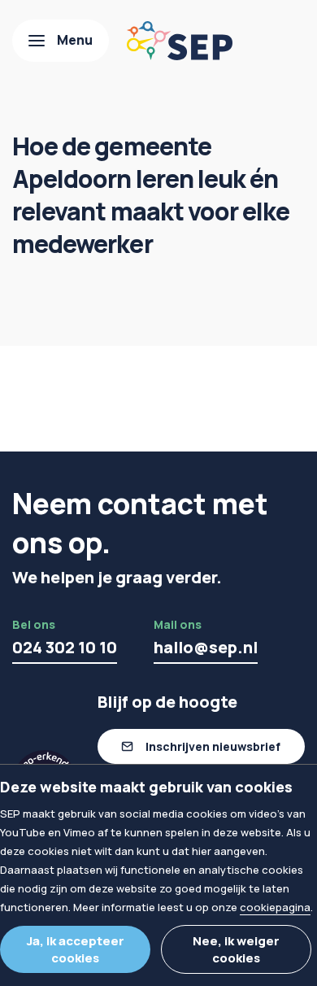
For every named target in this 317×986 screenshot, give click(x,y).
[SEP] (179, 40)
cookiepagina (275, 907)
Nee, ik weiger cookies (236, 949)
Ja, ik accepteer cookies (75, 949)
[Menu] (60, 41)
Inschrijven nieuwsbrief (212, 746)
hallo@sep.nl (206, 647)
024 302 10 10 (64, 647)
